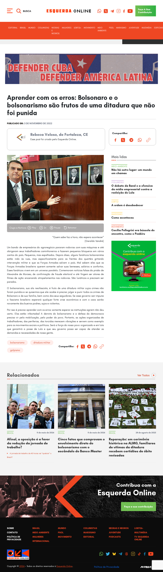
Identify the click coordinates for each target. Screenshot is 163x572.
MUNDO (31, 27)
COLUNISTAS (43, 27)
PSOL (111, 27)
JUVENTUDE (134, 27)
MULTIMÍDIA (147, 27)
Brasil (23, 27)
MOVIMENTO (89, 27)
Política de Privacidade (106, 566)
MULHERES (66, 27)
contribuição (145, 11)
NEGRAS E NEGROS (55, 30)
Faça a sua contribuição (138, 506)
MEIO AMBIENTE (102, 29)
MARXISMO (121, 27)
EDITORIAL (12, 27)
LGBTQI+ (77, 27)
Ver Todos (143, 375)
